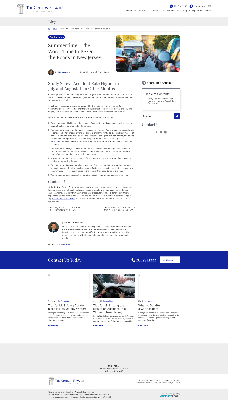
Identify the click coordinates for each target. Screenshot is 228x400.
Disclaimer (70, 392)
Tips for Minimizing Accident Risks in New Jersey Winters (67, 307)
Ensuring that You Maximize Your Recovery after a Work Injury (65, 208)
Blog (185, 10)
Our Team (153, 10)
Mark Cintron (64, 72)
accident (58, 141)
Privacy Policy (80, 392)
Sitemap (91, 392)
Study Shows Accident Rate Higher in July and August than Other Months (162, 100)
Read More (53, 325)
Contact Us (168, 259)
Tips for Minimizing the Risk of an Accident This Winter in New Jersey (109, 309)
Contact (207, 10)
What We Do (139, 10)
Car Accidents (57, 37)
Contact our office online (63, 198)
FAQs (179, 10)
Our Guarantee (168, 10)
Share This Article (159, 82)
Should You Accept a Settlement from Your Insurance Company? (118, 208)
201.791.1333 (180, 6)
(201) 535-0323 (109, 198)
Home (129, 10)
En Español (194, 10)
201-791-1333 (93, 198)
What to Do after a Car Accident (149, 307)
